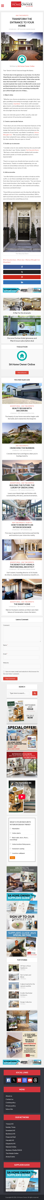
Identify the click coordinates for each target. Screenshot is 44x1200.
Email (5, 654)
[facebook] (8, 1080)
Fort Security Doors (32, 150)
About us (9, 1096)
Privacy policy (11, 1106)
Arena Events (10, 1157)
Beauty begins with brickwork (22, 409)
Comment (6, 625)
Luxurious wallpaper (18, 853)
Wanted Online (11, 1147)
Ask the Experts (22, 15)
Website (6, 663)
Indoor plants (16, 833)
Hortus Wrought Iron (33, 260)
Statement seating (18, 849)
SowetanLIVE (10, 1130)
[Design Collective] (14, 1004)
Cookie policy (10, 1102)
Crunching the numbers (22, 448)
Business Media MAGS (14, 1150)
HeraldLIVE (10, 1140)
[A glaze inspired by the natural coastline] (14, 985)
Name (5, 645)
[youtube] (30, 1080)
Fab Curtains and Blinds (25, 976)
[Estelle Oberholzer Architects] (14, 994)
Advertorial (15, 406)
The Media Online (12, 1153)
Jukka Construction (27, 413)
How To (29, 522)
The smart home (22, 604)
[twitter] (14, 1080)
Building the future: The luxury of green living (22, 486)
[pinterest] (19, 1080)
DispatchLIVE (10, 1143)
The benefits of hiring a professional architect (22, 565)
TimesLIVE (10, 1124)
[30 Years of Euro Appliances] (14, 967)
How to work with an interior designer (22, 526)
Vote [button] (12, 858)
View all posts (22, 372)
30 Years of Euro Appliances (25, 967)
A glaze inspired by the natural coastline (27, 985)
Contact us (9, 1099)
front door (21, 260)
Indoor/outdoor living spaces (21, 844)
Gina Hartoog (27, 450)
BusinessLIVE (10, 1134)
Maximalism (15, 828)
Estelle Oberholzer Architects (26, 994)
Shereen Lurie (27, 529)
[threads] (35, 1080)
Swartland (17, 104)
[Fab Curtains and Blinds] (14, 976)
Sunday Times (10, 1127)
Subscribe (9, 1109)
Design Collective (26, 1002)
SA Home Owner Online (27, 29)
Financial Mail (11, 1137)
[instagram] (24, 1080)
